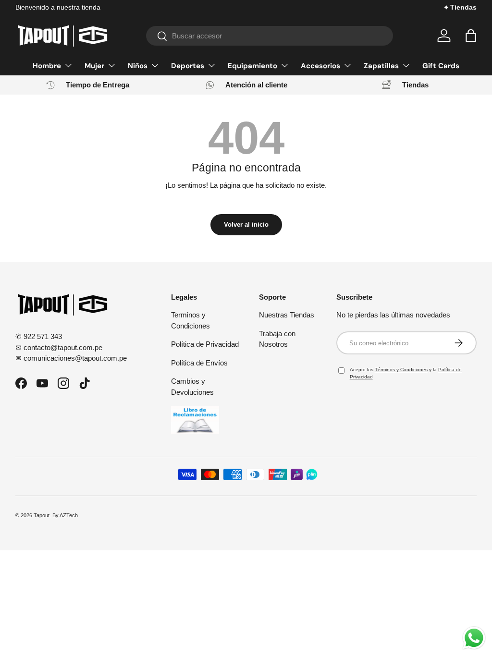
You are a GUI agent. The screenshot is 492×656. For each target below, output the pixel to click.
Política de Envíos (199, 363)
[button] (470, 35)
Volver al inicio (246, 224)
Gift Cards (440, 66)
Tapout (41, 515)
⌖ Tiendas (460, 7)
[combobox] (270, 36)
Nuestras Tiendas (286, 315)
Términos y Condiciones (401, 369)
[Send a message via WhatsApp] (474, 638)
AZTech (69, 515)
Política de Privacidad (205, 344)
